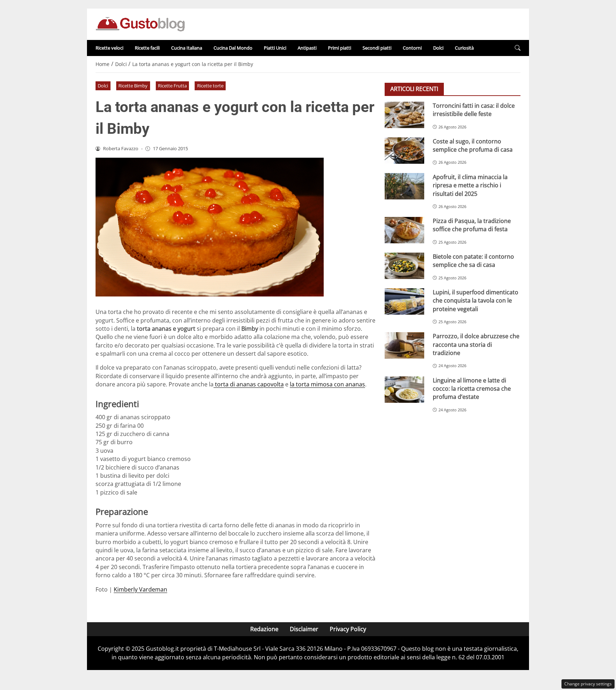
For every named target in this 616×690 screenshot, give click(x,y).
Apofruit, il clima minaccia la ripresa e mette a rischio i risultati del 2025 (470, 185)
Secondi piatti (377, 48)
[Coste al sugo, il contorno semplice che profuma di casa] (404, 150)
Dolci (438, 48)
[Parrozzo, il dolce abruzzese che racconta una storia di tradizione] (404, 345)
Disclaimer (304, 629)
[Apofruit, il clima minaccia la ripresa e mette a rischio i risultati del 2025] (404, 186)
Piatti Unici (275, 48)
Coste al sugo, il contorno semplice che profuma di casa (473, 145)
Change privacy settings (588, 684)
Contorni (412, 48)
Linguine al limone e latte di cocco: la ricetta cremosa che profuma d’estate (472, 388)
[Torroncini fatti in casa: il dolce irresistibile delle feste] (404, 115)
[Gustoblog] (140, 23)
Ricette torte (210, 85)
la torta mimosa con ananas (327, 384)
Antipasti (307, 48)
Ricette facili (147, 48)
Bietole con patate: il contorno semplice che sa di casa (473, 261)
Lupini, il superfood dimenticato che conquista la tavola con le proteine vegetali (475, 300)
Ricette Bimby (133, 85)
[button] (517, 48)
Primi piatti (339, 48)
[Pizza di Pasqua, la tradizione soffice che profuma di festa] (404, 230)
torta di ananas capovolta (249, 384)
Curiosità (464, 48)
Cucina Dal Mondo (233, 48)
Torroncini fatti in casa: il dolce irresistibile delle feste (474, 110)
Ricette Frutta (172, 85)
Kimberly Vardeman (140, 589)
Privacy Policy (348, 629)
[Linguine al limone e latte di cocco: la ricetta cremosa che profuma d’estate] (404, 389)
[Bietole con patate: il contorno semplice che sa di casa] (404, 266)
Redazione (264, 629)
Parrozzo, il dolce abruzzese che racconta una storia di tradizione (476, 344)
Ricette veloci (109, 48)
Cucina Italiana (186, 48)
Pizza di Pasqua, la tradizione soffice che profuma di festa (472, 225)
